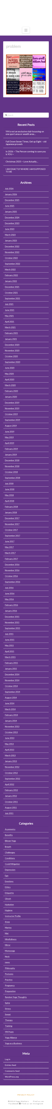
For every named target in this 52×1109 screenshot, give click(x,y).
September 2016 (12, 582)
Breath (8, 846)
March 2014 (10, 709)
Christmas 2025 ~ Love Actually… (22, 161)
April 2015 (9, 651)
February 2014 (11, 715)
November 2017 (12, 524)
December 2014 (12, 674)
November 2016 (12, 570)
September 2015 (12, 628)
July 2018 (9, 483)
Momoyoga (10, 951)
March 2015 (10, 657)
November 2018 (12, 466)
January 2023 (11, 240)
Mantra (8, 927)
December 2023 (12, 223)
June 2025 (9, 206)
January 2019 (11, 454)
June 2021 (9, 310)
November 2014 (12, 680)
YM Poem (9, 1032)
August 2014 (11, 697)
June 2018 (9, 489)
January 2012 (11, 796)
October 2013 (11, 732)
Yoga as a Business (13, 1043)
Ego (6, 875)
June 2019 (9, 431)
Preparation (10, 991)
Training (8, 1026)
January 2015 (11, 668)
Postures (9, 974)
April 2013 (9, 749)
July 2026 (9, 188)
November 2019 (12, 408)
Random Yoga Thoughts (16, 997)
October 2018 (11, 472)
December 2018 (12, 460)
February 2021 (11, 333)
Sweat (8, 1014)
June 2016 (9, 593)
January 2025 (11, 211)
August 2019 (11, 425)
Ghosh (8, 898)
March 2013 (10, 755)
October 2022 (11, 258)
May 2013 (9, 744)
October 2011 (11, 802)
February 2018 (11, 506)
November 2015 (12, 622)
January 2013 (11, 761)
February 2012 (11, 790)
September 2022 (12, 263)
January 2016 (11, 610)
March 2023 (10, 234)
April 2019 (9, 443)
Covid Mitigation (12, 864)
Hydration (9, 904)
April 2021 (9, 321)
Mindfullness (10, 939)
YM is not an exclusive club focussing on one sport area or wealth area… (25, 132)
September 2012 (12, 778)
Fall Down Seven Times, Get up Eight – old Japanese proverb (26, 143)
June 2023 (9, 229)
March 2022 (10, 269)
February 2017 (11, 559)
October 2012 (11, 773)
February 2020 (11, 391)
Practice (8, 979)
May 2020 (9, 373)
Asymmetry (10, 829)
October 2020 (11, 356)
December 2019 (12, 402)
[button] (26, 30)
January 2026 (11, 194)
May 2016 (9, 599)
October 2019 (11, 414)
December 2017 (12, 518)
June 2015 (9, 639)
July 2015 (9, 634)
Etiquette (9, 893)
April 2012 (9, 784)
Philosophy (10, 968)
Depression (10, 869)
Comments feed (12, 1071)
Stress (8, 1008)
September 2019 (12, 420)
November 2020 (12, 350)
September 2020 (12, 362)
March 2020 (10, 385)
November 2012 (12, 767)
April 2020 (9, 379)
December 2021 (12, 287)
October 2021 (11, 292)
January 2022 (11, 281)
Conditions (10, 858)
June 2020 (9, 367)
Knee (7, 922)
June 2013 (9, 738)
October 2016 (11, 576)
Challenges (10, 852)
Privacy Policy (26, 1095)
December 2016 (12, 564)
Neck (7, 956)
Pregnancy (10, 985)
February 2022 (11, 275)
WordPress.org (12, 1076)
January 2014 (11, 720)
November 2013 (12, 726)
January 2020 (11, 396)
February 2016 (11, 605)
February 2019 (11, 449)
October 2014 (11, 686)
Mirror (7, 945)
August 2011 (11, 807)
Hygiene (8, 910)
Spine (7, 1003)
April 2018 (9, 501)
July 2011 (9, 813)
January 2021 (11, 339)
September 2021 (12, 298)
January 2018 (11, 512)
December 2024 (12, 217)
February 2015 (11, 663)
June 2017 (9, 541)
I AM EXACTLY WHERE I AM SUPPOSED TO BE (26, 170)
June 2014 (9, 703)
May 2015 (9, 645)
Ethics (8, 887)
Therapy (9, 1020)
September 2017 (12, 535)
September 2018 (12, 477)
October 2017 (11, 530)
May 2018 (9, 495)
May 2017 (9, 547)
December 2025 (12, 200)
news (7, 962)
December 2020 (12, 344)
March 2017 (10, 553)
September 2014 (12, 692)
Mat (7, 933)
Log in (7, 1059)
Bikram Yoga (10, 841)
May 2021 (9, 316)
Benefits (9, 835)
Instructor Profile (13, 916)
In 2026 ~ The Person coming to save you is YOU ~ (26, 152)
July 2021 (9, 304)
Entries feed (10, 1065)
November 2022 (12, 252)
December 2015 (12, 616)
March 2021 (10, 327)
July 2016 (9, 587)
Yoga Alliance (11, 1037)
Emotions (9, 881)
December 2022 (12, 246)
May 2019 (9, 437)
